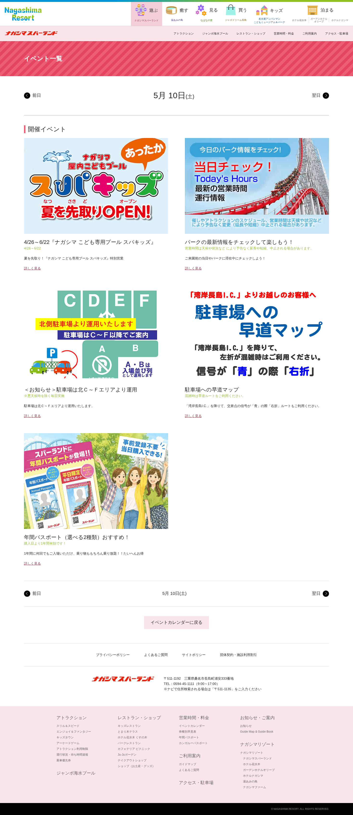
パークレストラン (129, 743)
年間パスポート (189, 737)
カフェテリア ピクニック (134, 749)
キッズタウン (65, 737)
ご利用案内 (309, 33)
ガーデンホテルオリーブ (259, 770)
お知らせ (246, 726)
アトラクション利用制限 (72, 749)
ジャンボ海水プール (215, 33)
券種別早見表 (187, 731)
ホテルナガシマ (339, 20)
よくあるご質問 (156, 655)
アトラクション (184, 33)
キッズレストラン (129, 726)
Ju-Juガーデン (127, 754)
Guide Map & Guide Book (256, 731)
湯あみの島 (250, 781)
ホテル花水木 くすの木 (132, 737)
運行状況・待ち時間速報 (72, 754)
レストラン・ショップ (251, 33)
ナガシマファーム (254, 787)
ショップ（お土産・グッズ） (136, 766)
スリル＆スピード (67, 726)
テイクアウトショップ (132, 760)
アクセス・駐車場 (336, 33)
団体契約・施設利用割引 (238, 655)
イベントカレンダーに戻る (176, 622)
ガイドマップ (187, 764)
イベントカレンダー (192, 726)
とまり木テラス (128, 731)
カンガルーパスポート (193, 743)
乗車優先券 (63, 760)
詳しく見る (32, 268)
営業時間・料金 (284, 33)
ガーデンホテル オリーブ (318, 20)
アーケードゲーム (67, 743)
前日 (36, 95)
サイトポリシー (194, 655)
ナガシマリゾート (251, 752)
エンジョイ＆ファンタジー (73, 731)
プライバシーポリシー (113, 655)
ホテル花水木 (299, 20)
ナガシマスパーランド (257, 758)
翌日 (316, 95)
